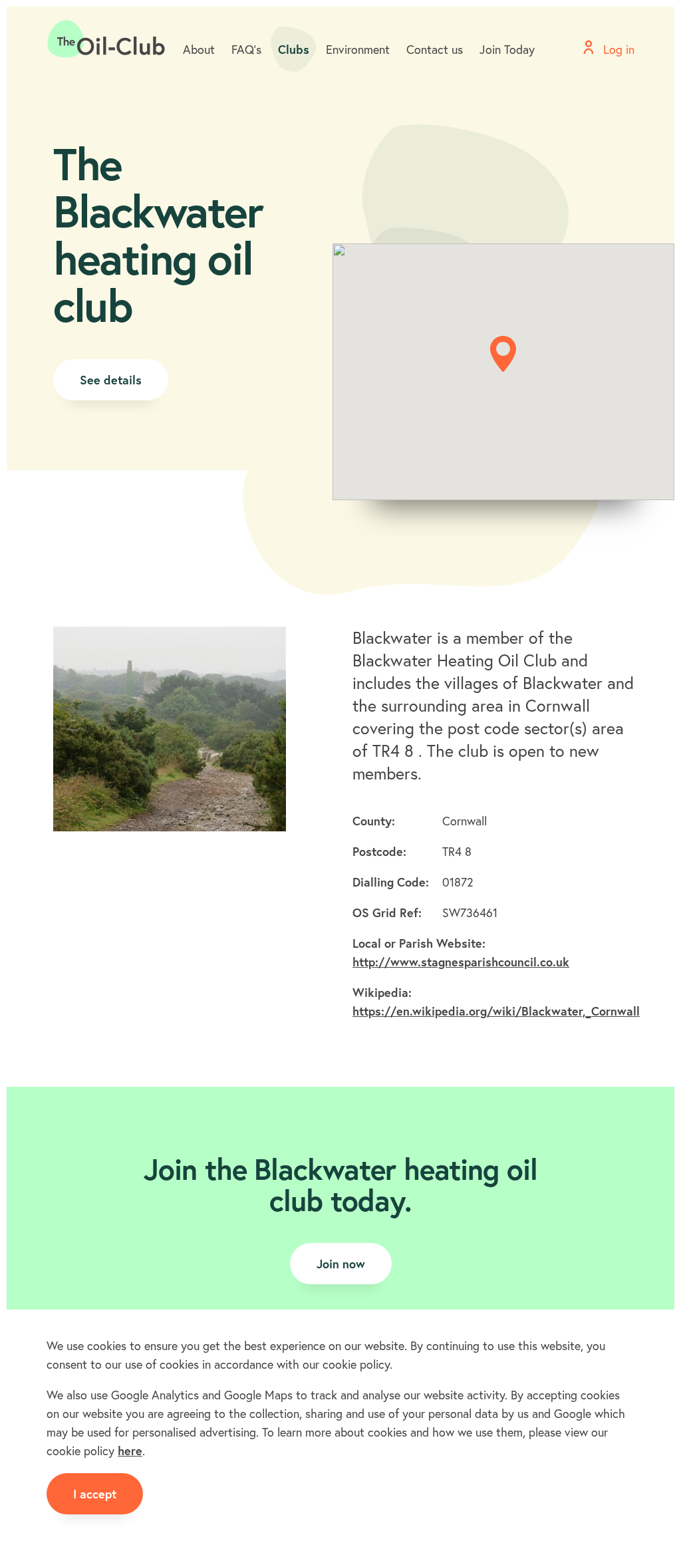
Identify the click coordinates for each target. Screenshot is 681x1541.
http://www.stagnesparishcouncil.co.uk (460, 962)
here (130, 1451)
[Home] (106, 39)
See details (111, 380)
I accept (94, 1494)
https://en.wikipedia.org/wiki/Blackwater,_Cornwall (496, 1011)
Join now (341, 1264)
